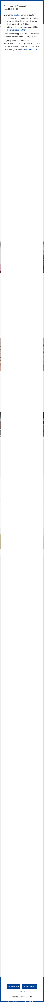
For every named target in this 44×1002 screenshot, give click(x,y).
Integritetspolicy (30, 49)
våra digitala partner (17, 30)
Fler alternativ (22, 991)
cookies (17, 15)
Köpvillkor (29, 997)
